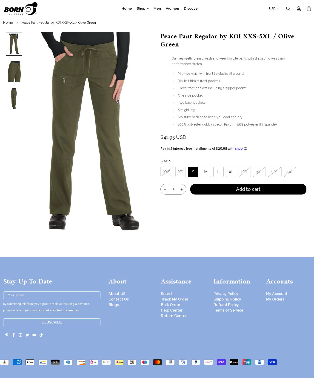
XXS (167, 171)
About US (117, 294)
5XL (290, 171)
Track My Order (174, 299)
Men (157, 8)
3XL (259, 171)
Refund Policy (226, 305)
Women (172, 8)
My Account (276, 294)
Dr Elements (29, 374)
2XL (244, 171)
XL (231, 171)
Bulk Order (170, 305)
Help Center (172, 310)
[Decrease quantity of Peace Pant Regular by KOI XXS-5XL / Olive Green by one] (165, 189)
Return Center (174, 316)
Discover (191, 8)
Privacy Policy (226, 294)
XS (180, 171)
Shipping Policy (227, 299)
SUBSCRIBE (51, 322)
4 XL (274, 171)
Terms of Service (228, 310)
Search (167, 294)
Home (127, 8)
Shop (141, 8)
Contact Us (118, 299)
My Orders (275, 299)
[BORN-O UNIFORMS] (20, 8)
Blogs (113, 305)
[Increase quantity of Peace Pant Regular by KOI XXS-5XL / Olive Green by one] (181, 189)
